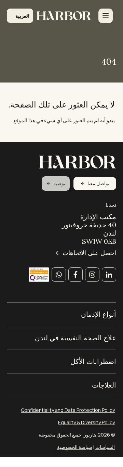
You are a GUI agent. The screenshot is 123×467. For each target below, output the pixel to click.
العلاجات (104, 385)
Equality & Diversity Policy (86, 422)
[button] (20, 16)
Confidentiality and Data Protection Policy (68, 410)
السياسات (105, 447)
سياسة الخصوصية (74, 447)
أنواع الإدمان (98, 314)
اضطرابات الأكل (93, 361)
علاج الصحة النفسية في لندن (75, 338)
